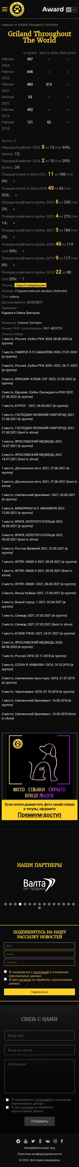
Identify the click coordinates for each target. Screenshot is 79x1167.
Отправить (39, 1121)
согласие (25, 979)
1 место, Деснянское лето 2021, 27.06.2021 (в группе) (35, 470)
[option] (40, 776)
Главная (7, 24)
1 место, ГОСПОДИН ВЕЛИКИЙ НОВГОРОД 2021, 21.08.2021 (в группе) (38, 417)
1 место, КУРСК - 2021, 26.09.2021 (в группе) (35, 406)
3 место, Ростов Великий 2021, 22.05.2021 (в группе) (35, 551)
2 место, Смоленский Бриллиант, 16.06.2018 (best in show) (39, 716)
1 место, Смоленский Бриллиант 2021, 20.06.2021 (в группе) (38, 497)
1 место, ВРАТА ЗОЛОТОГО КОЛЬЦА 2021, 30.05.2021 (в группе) (32, 524)
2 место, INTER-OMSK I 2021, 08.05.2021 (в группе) (39, 584)
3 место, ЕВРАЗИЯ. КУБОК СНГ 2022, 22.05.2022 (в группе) (39, 381)
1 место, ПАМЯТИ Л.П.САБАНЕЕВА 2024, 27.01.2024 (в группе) (39, 354)
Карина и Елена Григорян (21, 313)
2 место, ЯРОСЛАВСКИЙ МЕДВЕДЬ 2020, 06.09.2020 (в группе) (32, 645)
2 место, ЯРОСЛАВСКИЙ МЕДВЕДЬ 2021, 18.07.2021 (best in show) (32, 457)
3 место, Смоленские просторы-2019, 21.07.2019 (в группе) (38, 680)
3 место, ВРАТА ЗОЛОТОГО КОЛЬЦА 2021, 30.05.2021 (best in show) (32, 537)
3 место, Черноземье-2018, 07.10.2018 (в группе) (38, 692)
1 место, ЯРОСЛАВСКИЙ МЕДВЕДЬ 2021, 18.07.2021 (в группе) (32, 444)
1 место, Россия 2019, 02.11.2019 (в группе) (34, 656)
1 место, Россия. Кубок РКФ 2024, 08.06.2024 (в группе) (37, 341)
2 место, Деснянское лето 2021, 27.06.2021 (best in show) (39, 484)
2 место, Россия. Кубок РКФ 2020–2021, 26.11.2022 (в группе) (39, 368)
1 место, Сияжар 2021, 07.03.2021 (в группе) (34, 615)
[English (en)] (74, 9)
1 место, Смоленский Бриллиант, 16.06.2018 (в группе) (36, 703)
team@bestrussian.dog (39, 1148)
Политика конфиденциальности (39, 1154)
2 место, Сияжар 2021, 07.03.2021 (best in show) (37, 624)
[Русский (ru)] (68, 9)
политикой (41, 972)
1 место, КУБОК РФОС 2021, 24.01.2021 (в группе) (38, 633)
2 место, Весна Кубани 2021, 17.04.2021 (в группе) (39, 593)
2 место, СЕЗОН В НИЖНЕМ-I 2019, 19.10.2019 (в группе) (37, 667)
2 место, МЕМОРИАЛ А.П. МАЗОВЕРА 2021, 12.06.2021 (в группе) (33, 510)
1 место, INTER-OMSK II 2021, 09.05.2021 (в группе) (39, 562)
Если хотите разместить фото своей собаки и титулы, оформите (39, 810)
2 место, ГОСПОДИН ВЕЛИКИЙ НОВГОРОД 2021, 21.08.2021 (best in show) (38, 430)
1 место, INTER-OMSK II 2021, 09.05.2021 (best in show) (37, 573)
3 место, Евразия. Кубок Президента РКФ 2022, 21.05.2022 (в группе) (37, 394)
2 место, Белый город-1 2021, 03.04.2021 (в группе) (34, 604)
